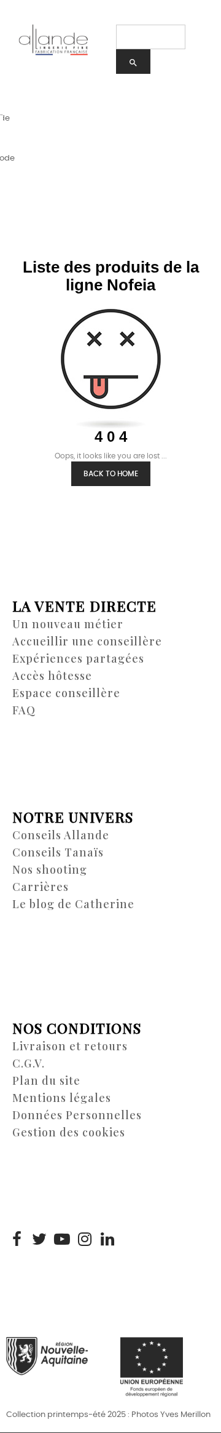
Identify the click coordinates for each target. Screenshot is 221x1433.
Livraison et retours (70, 1046)
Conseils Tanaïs (58, 852)
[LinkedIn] (107, 1240)
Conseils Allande (60, 835)
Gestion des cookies (68, 1132)
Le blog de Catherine (73, 903)
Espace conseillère (66, 692)
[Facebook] (16, 1240)
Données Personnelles (77, 1115)
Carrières (40, 886)
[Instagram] (85, 1240)
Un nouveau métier (67, 624)
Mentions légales (61, 1097)
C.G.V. (28, 1063)
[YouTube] (62, 1240)
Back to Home (110, 473)
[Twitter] (39, 1240)
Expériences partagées (78, 658)
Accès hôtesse (52, 675)
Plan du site (46, 1080)
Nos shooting (49, 869)
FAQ (24, 710)
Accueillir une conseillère (87, 641)
